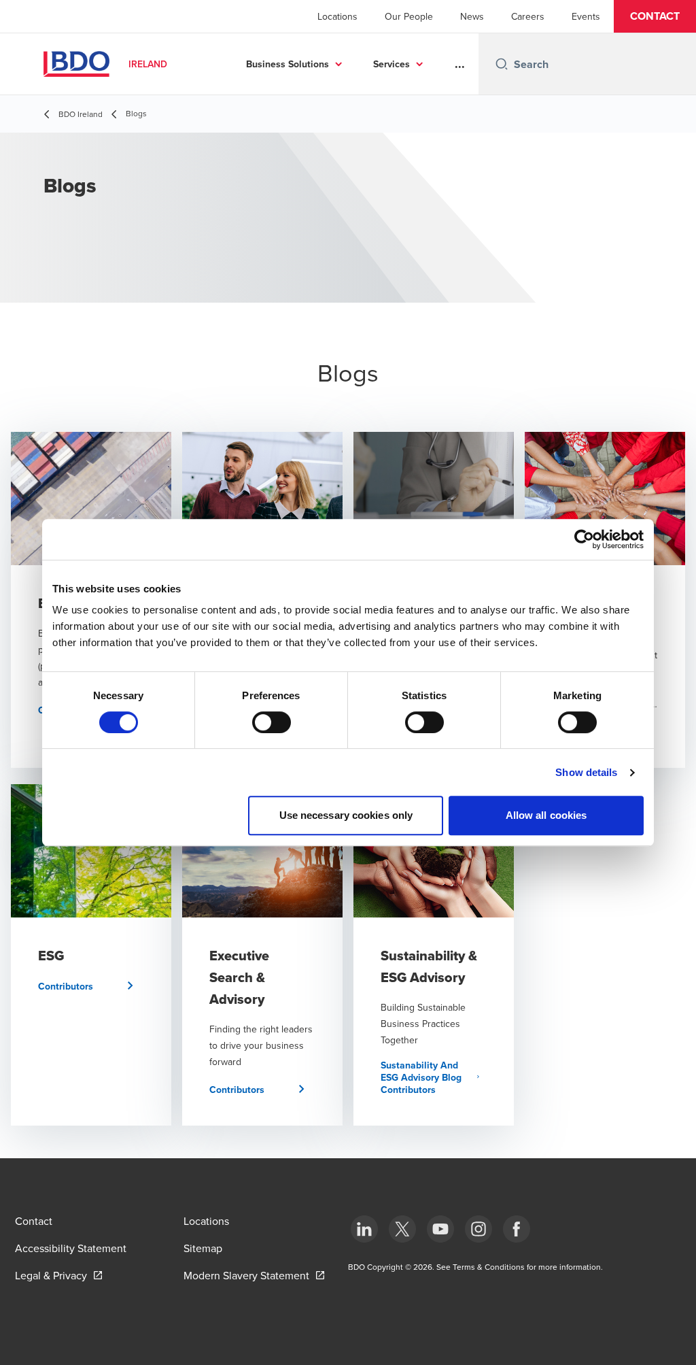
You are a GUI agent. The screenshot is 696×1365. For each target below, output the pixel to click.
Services (391, 64)
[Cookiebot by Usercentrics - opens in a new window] (584, 539)
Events (586, 16)
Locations (337, 16)
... (460, 64)
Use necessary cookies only (346, 815)
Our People (409, 16)
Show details (586, 772)
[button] (655, 16)
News (472, 16)
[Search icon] (501, 64)
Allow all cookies (546, 815)
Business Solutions (287, 64)
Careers (527, 16)
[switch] (271, 722)
